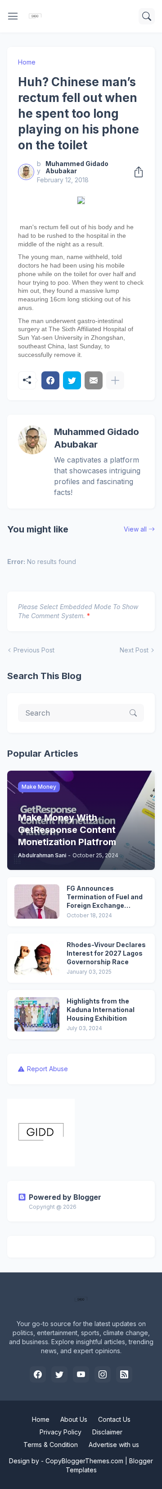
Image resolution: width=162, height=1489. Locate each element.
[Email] (94, 380)
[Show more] (115, 380)
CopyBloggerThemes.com (84, 1461)
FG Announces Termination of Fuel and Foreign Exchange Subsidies (105, 897)
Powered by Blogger (65, 1197)
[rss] (124, 1374)
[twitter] (59, 1374)
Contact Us (114, 1419)
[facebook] (38, 1374)
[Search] (147, 16)
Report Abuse (47, 1069)
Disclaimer (107, 1432)
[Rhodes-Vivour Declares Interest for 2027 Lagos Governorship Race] (36, 958)
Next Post (134, 650)
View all (135, 529)
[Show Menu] (13, 16)
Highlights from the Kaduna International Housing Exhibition (101, 1009)
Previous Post (34, 650)
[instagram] (102, 1374)
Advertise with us (114, 1444)
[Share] (136, 172)
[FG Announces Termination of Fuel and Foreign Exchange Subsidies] (36, 901)
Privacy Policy (60, 1432)
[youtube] (81, 1374)
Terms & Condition (50, 1444)
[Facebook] (50, 380)
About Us (73, 1419)
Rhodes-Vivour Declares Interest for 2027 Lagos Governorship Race (106, 953)
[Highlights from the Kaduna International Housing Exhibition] (36, 1014)
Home (27, 62)
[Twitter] (72, 380)
